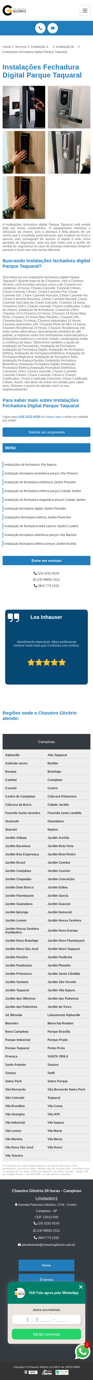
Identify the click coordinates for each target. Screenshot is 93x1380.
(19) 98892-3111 (48, 579)
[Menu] (85, 10)
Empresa (46, 1280)
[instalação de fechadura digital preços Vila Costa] (24, 152)
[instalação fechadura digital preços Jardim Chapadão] (24, 197)
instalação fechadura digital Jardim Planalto (35, 508)
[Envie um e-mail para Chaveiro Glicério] (53, 28)
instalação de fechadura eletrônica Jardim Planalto (40, 482)
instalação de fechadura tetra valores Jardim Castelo (41, 526)
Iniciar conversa (46, 1334)
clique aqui (53, 417)
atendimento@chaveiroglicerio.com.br (48, 1245)
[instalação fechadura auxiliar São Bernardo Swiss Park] (69, 152)
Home (46, 1265)
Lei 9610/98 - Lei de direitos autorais (48, 1174)
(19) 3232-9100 (30, 417)
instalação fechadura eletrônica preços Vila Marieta (40, 535)
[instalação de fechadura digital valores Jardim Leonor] (24, 107)
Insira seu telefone (46, 1310)
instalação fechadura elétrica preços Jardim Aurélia (40, 544)
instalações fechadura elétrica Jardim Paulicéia (37, 517)
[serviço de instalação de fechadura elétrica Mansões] (69, 107)
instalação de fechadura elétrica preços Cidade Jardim (42, 491)
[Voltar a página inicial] (14, 10)
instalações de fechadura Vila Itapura (30, 464)
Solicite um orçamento (46, 432)
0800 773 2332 (48, 586)
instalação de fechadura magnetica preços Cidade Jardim (45, 500)
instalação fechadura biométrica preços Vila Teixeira (41, 473)
